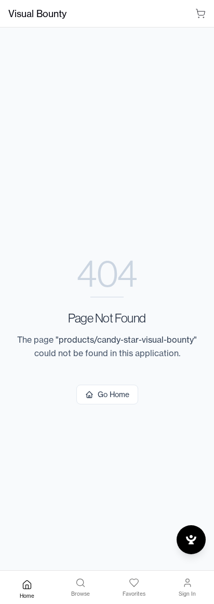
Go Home (113, 394)
